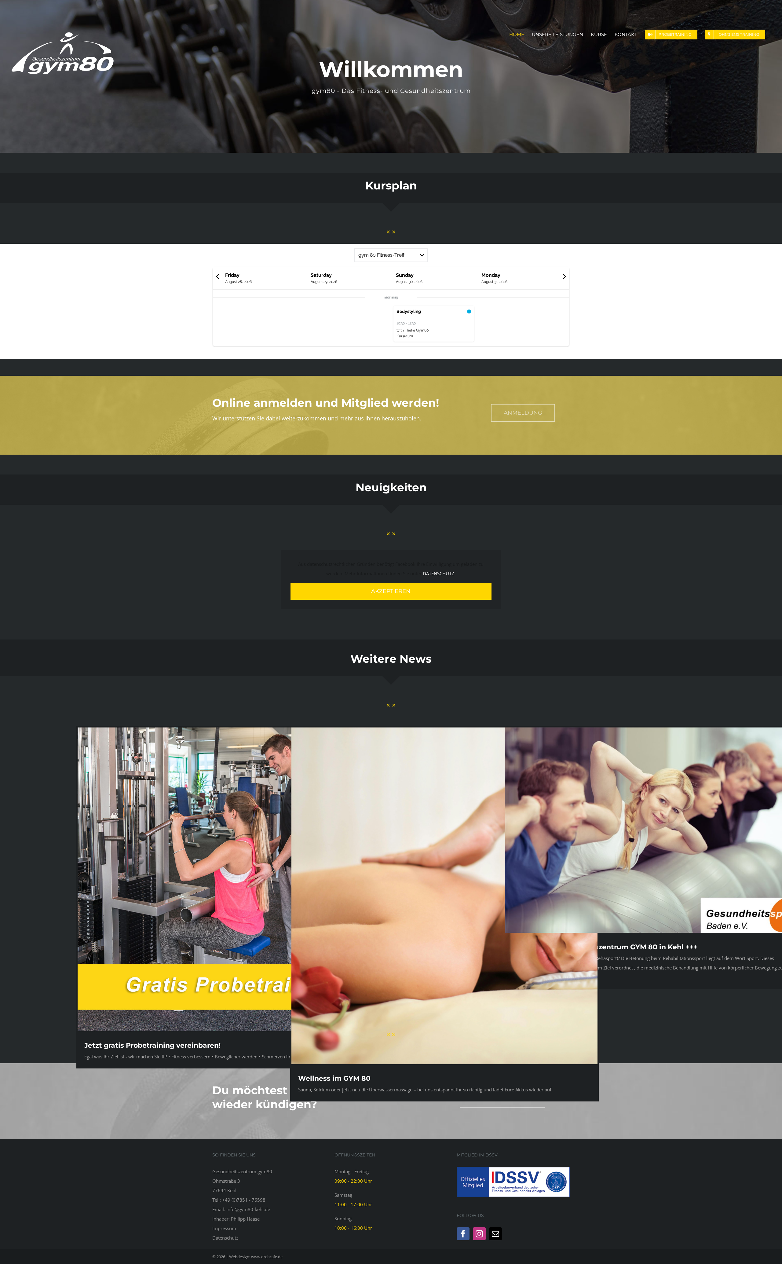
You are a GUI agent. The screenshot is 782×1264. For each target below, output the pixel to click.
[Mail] (495, 1233)
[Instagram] (479, 1233)
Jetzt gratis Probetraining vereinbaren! (152, 1045)
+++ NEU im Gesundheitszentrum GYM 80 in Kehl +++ (604, 947)
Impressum (224, 1228)
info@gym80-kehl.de (248, 1209)
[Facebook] (463, 1233)
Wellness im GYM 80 (334, 1078)
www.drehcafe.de (267, 1256)
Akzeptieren (391, 591)
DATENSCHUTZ (438, 573)
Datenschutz (225, 1238)
